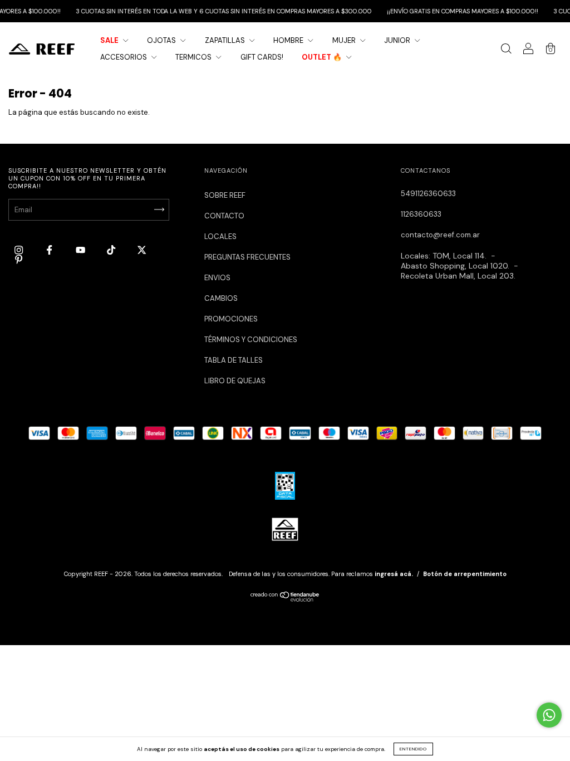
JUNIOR (398, 40)
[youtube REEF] (81, 250)
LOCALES (220, 236)
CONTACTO (224, 216)
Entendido (413, 749)
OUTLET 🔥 (322, 57)
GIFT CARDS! (261, 57)
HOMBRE (289, 40)
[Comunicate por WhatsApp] (549, 715)
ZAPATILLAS (226, 40)
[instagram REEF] (19, 250)
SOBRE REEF (224, 195)
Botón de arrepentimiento (465, 574)
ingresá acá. (394, 574)
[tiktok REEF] (112, 250)
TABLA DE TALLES (233, 360)
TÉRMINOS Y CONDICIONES (250, 339)
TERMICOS (194, 57)
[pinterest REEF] (18, 260)
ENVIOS (217, 277)
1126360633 (421, 214)
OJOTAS (162, 40)
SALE (110, 40)
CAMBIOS (221, 298)
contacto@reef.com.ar (440, 235)
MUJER (344, 40)
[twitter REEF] (141, 250)
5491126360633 (428, 193)
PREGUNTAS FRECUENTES (247, 257)
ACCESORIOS (124, 57)
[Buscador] (506, 50)
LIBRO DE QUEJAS (235, 381)
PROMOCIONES (231, 319)
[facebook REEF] (50, 250)
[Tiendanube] (285, 599)
